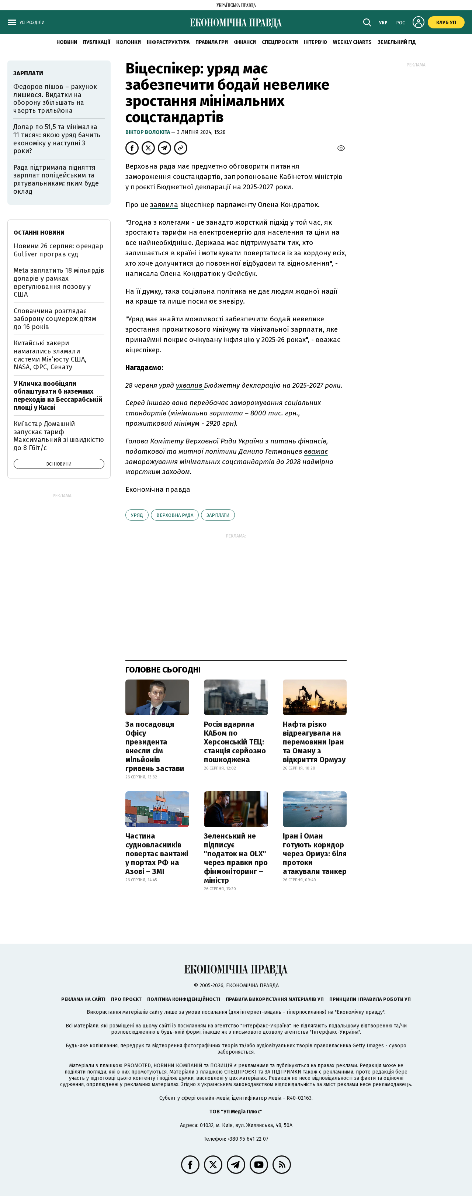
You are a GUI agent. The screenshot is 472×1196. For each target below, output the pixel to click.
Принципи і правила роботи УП (370, 999)
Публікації (96, 42)
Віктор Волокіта (148, 132)
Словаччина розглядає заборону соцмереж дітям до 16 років (55, 319)
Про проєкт (126, 999)
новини (66, 42)
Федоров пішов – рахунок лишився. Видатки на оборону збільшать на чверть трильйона (55, 99)
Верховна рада (174, 515)
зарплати (217, 515)
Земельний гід (397, 42)
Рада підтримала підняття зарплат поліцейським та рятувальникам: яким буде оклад (56, 179)
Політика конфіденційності (183, 999)
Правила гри (211, 42)
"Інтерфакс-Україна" (265, 1026)
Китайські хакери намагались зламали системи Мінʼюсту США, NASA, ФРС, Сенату (50, 355)
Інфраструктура (168, 42)
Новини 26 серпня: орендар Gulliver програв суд (58, 250)
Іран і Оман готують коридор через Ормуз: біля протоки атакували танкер (315, 854)
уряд (137, 515)
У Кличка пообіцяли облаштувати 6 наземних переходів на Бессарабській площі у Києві (58, 396)
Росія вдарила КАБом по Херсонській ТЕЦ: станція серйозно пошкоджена (235, 742)
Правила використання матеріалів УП (275, 999)
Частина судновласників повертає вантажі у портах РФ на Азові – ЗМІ (156, 854)
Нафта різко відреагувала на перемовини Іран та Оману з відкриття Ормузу (314, 742)
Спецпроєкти (280, 42)
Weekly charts (352, 42)
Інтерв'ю (315, 42)
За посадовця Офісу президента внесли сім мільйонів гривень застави (154, 746)
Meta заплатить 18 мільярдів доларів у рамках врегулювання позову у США (59, 282)
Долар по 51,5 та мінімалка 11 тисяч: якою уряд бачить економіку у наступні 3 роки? (56, 139)
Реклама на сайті (83, 999)
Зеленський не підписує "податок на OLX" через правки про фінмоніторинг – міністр (236, 858)
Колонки (128, 42)
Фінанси (245, 42)
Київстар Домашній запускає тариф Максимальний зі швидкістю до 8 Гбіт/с (59, 436)
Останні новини (39, 232)
